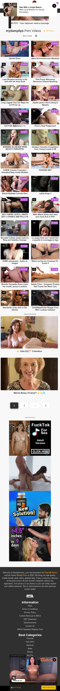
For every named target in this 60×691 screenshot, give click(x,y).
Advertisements (30, 623)
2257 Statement (30, 619)
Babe (30, 648)
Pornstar (30, 638)
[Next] (35, 405)
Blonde (30, 652)
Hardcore (30, 645)
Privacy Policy (30, 612)
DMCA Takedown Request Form (30, 629)
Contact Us (30, 626)
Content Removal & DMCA (30, 616)
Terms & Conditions (30, 609)
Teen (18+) (30, 642)
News (30, 606)
